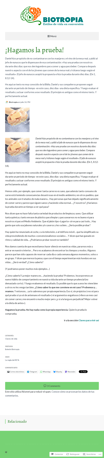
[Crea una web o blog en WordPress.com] (6, 452)
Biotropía (13, 102)
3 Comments (53, 385)
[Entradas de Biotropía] (7, 102)
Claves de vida (11, 339)
